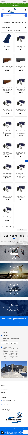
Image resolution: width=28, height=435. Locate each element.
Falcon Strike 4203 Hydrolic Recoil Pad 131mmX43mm (21, 132)
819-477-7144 (11, 400)
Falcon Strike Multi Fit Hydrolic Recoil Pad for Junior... (7, 68)
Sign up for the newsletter (14, 322)
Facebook (8, 410)
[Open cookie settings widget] (2, 432)
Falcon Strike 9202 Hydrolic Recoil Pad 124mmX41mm (21, 89)
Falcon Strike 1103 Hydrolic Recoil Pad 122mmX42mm (7, 111)
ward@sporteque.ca (9, 405)
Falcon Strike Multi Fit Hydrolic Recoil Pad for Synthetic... (21, 68)
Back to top (22, 230)
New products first (14, 27)
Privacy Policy (14, 433)
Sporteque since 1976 (14, 424)
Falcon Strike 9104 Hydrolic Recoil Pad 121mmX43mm (7, 132)
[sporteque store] (14, 369)
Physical (4, 432)
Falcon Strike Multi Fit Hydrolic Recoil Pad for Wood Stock (7, 89)
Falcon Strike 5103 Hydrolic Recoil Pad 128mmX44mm (7, 218)
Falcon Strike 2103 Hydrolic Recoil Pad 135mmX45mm (21, 46)
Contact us (3, 397)
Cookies (19, 433)
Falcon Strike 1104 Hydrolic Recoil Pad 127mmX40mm (21, 175)
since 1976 (10, 429)
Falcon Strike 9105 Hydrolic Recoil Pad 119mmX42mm (21, 196)
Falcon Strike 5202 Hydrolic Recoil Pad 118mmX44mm (7, 175)
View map (6, 343)
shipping (15, 432)
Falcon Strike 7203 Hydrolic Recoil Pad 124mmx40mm (7, 196)
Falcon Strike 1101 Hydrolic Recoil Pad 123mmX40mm (7, 153)
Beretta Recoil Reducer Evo (7, 45)
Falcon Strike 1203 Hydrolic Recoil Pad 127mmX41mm (21, 153)
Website (14, 343)
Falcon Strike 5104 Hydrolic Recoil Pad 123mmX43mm (21, 111)
